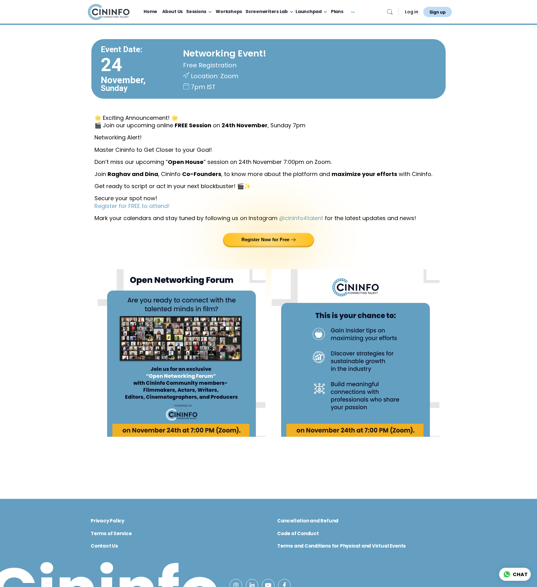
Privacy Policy (107, 520)
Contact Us (104, 546)
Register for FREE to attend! (132, 206)
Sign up (437, 12)
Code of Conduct (298, 533)
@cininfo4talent (301, 218)
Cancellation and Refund (307, 520)
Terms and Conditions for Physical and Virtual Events (341, 546)
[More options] (353, 12)
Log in (411, 12)
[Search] (389, 12)
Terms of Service (111, 533)
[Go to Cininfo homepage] (108, 11)
